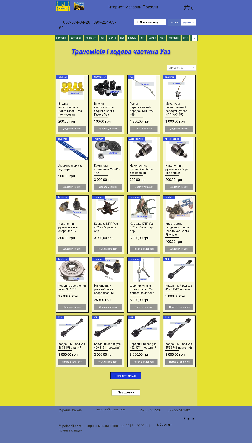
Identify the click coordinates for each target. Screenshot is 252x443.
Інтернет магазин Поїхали (132, 7)
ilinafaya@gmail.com (111, 409)
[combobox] (181, 68)
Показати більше (125, 375)
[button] (190, 7)
